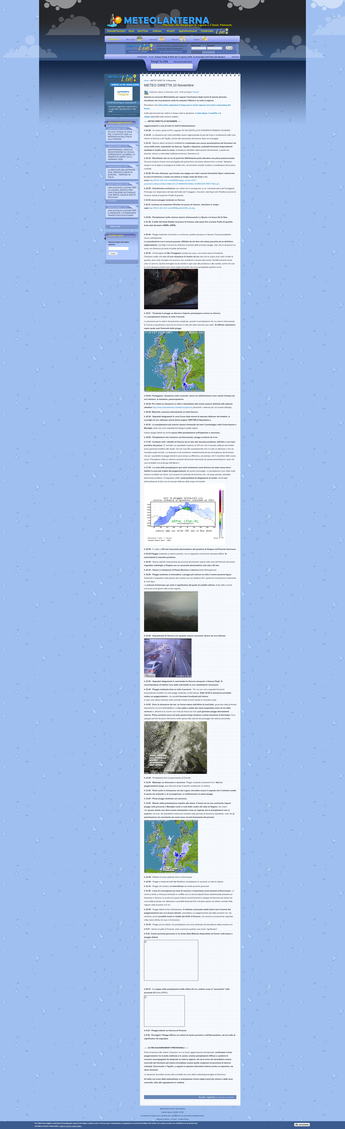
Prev (106, 39)
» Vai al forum (132, 115)
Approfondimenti (188, 31)
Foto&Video (207, 31)
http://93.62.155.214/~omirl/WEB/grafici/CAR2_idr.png (172, 208)
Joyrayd (196, 92)
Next (238, 39)
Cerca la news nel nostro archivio (118, 243)
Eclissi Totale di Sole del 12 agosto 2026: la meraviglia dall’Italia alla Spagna (121, 56)
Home (146, 80)
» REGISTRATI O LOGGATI (137, 51)
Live (222, 31)
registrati (210, 1097)
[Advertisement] (172, 6)
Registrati (196, 52)
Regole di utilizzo (163, 1119)
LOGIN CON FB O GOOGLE (226, 52)
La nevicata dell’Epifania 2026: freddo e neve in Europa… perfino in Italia (121, 173)
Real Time (143, 31)
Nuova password (208, 52)
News (131, 31)
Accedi (202, 1097)
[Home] (172, 20)
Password (211, 45)
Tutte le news (115, 226)
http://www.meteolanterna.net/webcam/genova (172, 407)
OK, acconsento (302, 1125)
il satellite (212, 113)
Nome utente (196, 45)
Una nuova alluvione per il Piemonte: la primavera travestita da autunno (122, 213)
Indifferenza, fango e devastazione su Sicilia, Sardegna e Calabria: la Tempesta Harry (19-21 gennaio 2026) (230, 56)
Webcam (157, 31)
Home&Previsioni (115, 31)
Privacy (174, 1119)
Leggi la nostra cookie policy (71, 1126)
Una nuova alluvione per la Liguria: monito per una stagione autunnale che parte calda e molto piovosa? (122, 192)
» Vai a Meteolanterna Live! (170, 51)
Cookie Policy (183, 1119)
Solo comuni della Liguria (183, 62)
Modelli (170, 31)
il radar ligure (201, 113)
